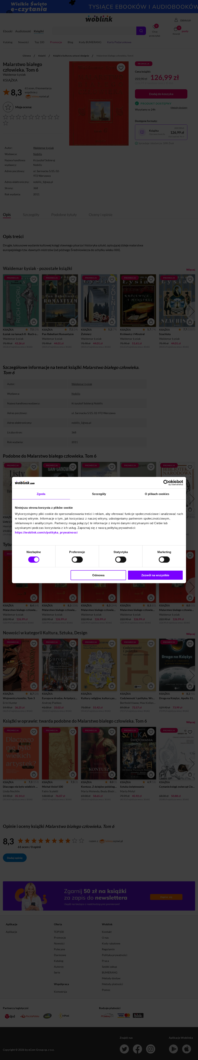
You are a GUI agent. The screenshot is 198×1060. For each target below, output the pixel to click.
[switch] (77, 560)
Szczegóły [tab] (99, 494)
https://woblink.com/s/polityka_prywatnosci (46, 532)
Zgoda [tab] (41, 494)
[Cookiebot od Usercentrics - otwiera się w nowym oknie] (166, 483)
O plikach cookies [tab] (157, 494)
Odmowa (98, 575)
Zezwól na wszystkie (155, 575)
